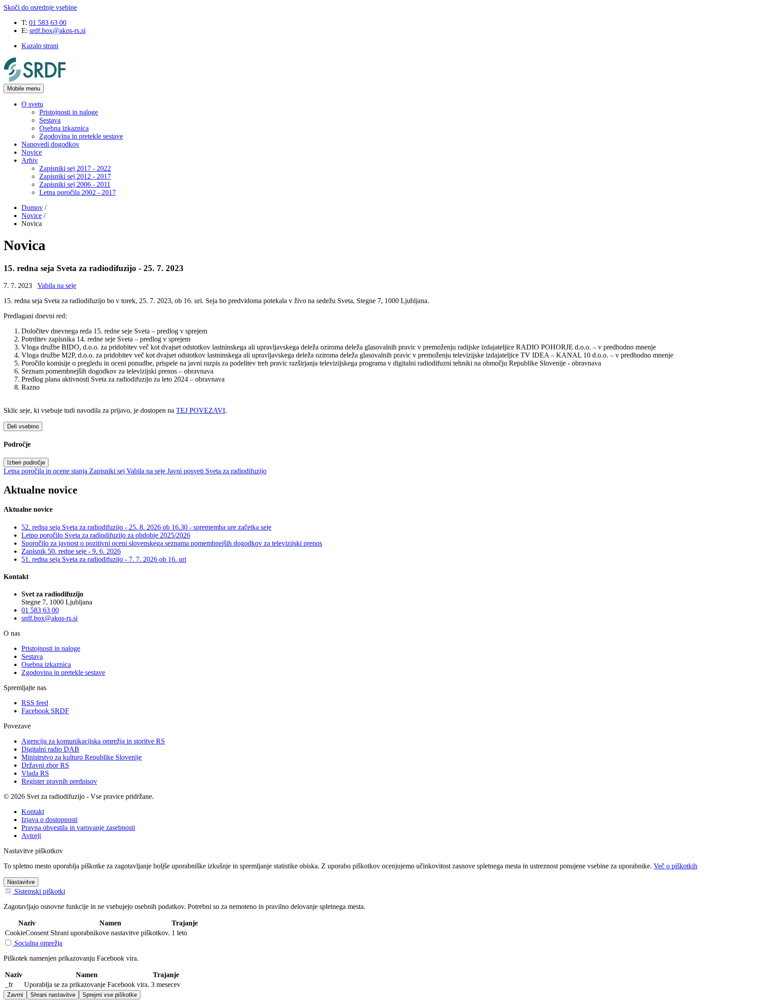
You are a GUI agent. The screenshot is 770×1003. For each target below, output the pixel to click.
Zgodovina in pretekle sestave (81, 136)
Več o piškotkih (675, 866)
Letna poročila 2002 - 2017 (77, 192)
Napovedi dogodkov (50, 144)
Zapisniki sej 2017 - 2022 (75, 168)
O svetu (32, 104)
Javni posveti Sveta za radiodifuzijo (216, 471)
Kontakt (32, 811)
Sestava (50, 120)
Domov (32, 207)
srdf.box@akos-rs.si (57, 30)
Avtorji (31, 835)
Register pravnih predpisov (59, 781)
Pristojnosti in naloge (68, 112)
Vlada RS (35, 773)
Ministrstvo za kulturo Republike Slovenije (81, 757)
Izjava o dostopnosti (49, 819)
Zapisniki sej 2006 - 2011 (75, 184)
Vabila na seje (56, 285)
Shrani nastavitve (52, 994)
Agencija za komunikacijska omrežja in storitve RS (93, 741)
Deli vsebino (23, 426)
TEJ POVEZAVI (200, 410)
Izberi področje (26, 462)
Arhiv (29, 160)
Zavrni (15, 994)
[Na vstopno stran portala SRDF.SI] (35, 79)
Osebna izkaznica (64, 128)
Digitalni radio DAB (50, 749)
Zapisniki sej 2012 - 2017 (75, 176)
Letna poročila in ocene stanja (46, 471)
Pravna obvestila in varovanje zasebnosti (78, 827)
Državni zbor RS (45, 765)
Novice (31, 152)
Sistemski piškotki (38, 891)
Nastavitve (21, 882)
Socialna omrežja (37, 943)
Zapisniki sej (108, 471)
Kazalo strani (39, 45)
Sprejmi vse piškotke (109, 994)
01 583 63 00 (47, 22)
